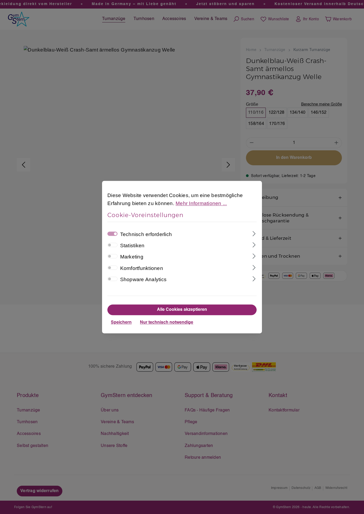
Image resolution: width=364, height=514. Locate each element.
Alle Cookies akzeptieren (182, 310)
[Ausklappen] (254, 233)
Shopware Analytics (143, 279)
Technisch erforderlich (146, 234)
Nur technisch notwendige (166, 322)
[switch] (112, 245)
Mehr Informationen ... (201, 203)
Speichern (121, 322)
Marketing (131, 257)
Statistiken (132, 246)
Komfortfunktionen (141, 268)
